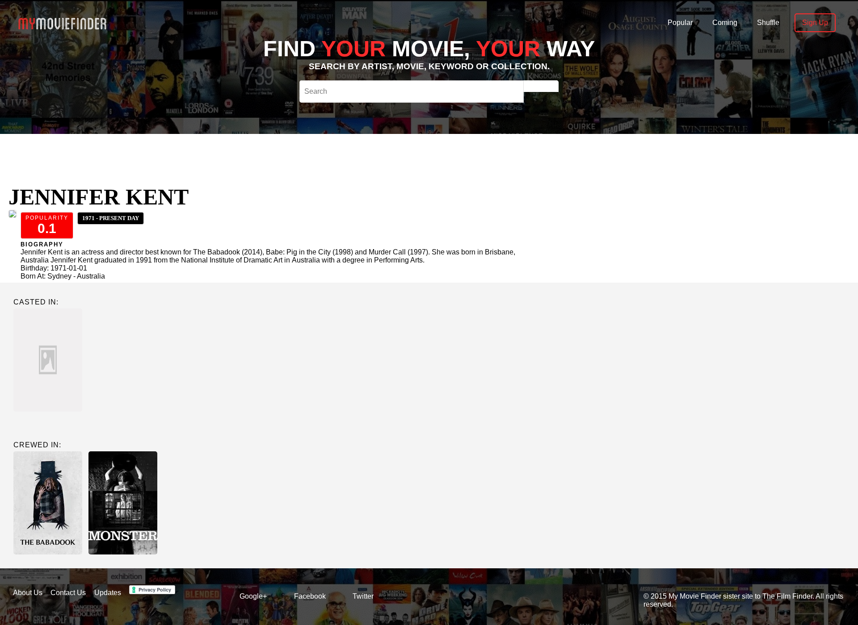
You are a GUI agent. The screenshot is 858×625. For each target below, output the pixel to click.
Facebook (310, 596)
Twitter (363, 596)
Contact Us (68, 592)
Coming (724, 22)
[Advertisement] (334, 154)
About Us (27, 592)
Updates (107, 592)
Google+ (253, 596)
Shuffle (768, 22)
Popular (680, 22)
